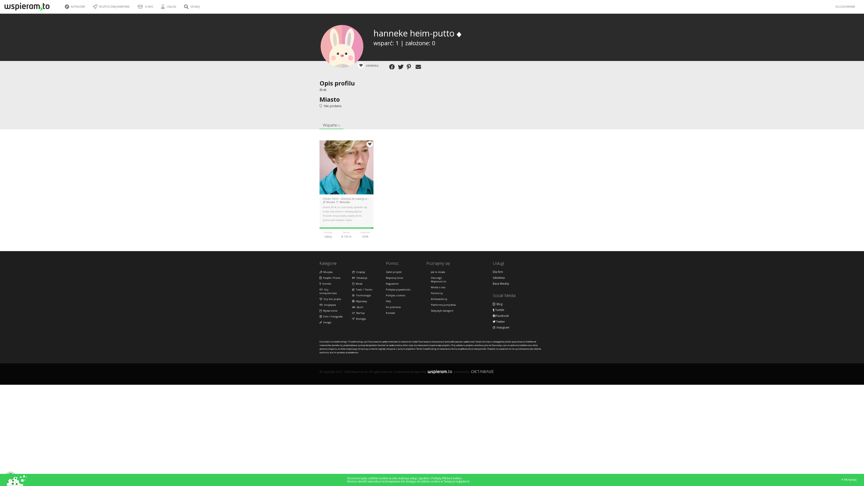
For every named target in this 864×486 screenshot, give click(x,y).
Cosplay (360, 272)
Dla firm (498, 272)
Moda (358, 283)
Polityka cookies (395, 295)
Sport (359, 307)
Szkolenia (499, 278)
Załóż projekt (394, 272)
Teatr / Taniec (363, 289)
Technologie (363, 295)
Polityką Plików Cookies (446, 478)
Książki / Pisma (331, 277)
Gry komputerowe (328, 291)
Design (326, 322)
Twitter (500, 322)
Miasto (330, 99)
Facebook (502, 316)
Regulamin (392, 283)
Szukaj (195, 7)
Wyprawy (361, 301)
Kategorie (77, 7)
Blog (498, 304)
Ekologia (360, 318)
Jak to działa (438, 272)
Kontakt (390, 313)
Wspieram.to (440, 374)
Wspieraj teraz (394, 277)
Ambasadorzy (439, 299)
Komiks (326, 283)
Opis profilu (337, 83)
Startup (360, 313)
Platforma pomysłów (443, 304)
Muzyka (327, 272)
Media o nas (438, 287)
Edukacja (361, 277)
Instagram (502, 327)
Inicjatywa (329, 304)
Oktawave (482, 371)
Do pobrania (393, 307)
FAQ (388, 301)
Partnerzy (437, 293)
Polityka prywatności (398, 289)
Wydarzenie (330, 310)
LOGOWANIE (846, 7)
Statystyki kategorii (442, 310)
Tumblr (499, 310)
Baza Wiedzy (501, 284)
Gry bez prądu (331, 299)
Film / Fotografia (332, 316)
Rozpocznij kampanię (114, 7)
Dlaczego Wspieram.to (438, 279)
